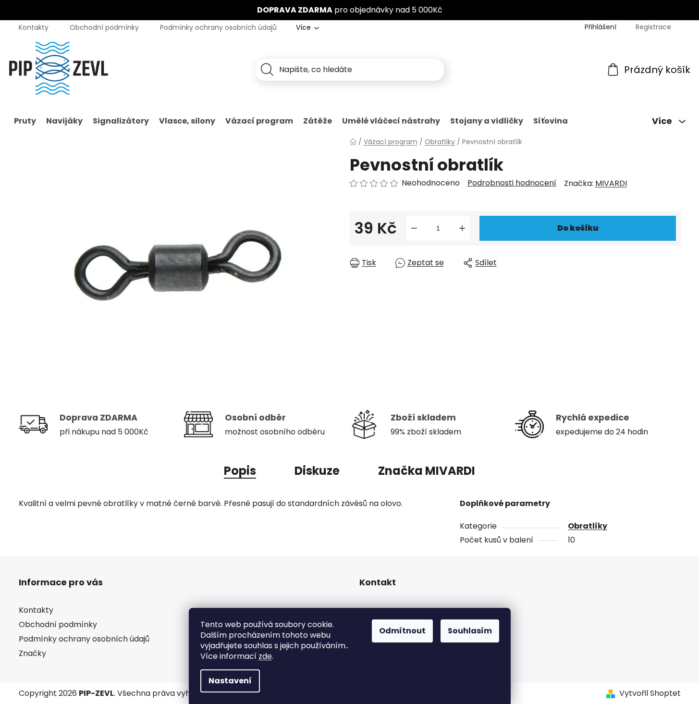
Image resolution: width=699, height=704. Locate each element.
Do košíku (577, 228)
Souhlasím (470, 630)
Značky (32, 653)
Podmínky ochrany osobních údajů (218, 27)
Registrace (653, 27)
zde (265, 656)
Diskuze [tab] (317, 471)
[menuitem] (25, 121)
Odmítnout (402, 630)
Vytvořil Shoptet (650, 693)
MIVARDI (611, 183)
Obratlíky (587, 525)
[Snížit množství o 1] (414, 228)
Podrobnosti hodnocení (511, 183)
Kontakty (34, 27)
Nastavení (230, 680)
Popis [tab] (240, 471)
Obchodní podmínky (104, 27)
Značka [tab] (426, 471)
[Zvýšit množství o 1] (462, 228)
